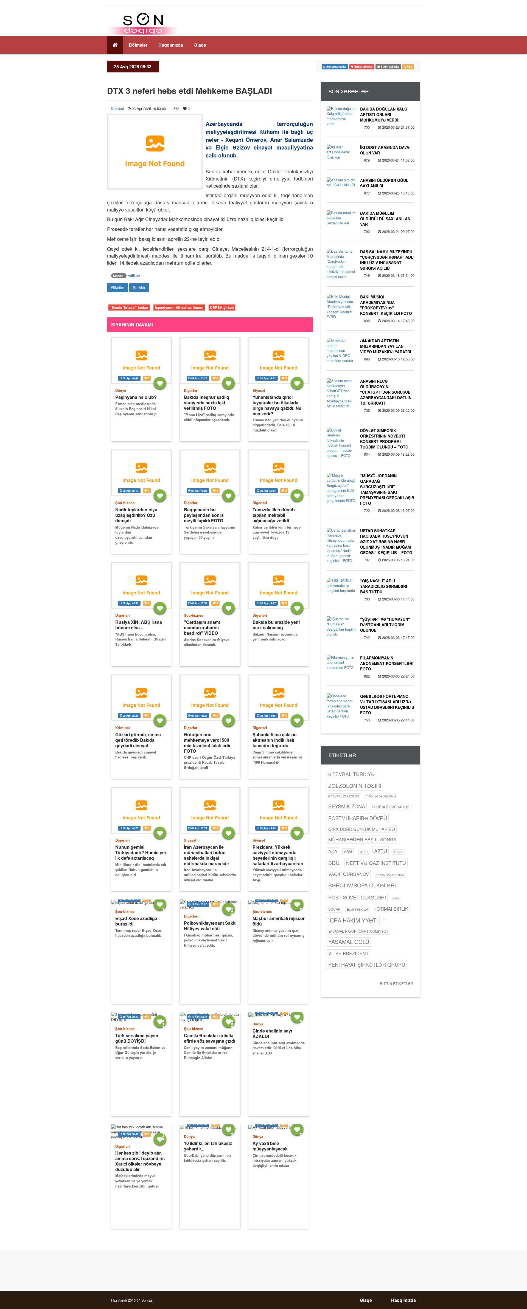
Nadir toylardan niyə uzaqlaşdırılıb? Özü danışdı (136, 515)
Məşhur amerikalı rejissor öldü (279, 921)
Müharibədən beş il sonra (362, 839)
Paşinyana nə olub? (136, 397)
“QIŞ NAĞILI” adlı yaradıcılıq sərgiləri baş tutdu (383, 586)
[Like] (160, 383)
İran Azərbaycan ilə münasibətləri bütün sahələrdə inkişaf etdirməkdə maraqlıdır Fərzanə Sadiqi (206, 855)
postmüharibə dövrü (357, 818)
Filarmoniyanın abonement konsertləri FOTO (386, 663)
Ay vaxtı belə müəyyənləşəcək (270, 1146)
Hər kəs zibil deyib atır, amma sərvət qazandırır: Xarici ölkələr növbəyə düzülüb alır (140, 1161)
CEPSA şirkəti (222, 307)
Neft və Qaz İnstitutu (376, 862)
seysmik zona (346, 806)
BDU (334, 862)
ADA (332, 851)
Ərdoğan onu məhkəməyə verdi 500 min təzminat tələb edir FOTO (207, 743)
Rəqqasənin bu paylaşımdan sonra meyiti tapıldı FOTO (204, 515)
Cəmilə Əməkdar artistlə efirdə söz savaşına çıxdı (209, 1038)
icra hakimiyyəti (353, 920)
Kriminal (117, 108)
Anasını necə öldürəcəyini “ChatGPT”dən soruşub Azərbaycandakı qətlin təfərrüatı (385, 392)
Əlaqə (200, 45)
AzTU (380, 850)
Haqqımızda (170, 45)
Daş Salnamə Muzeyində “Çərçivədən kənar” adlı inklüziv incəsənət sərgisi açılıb (387, 260)
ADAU (349, 851)
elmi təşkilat (358, 909)
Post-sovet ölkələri (357, 897)
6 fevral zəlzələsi (344, 796)
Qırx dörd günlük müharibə (361, 829)
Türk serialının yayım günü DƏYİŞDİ (136, 1038)
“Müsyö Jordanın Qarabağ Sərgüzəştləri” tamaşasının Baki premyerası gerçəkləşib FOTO (387, 489)
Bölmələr (138, 45)
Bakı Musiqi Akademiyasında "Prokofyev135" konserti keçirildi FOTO (386, 305)
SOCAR (334, 909)
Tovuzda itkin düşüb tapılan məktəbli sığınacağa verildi (274, 515)
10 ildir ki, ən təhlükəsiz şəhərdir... (208, 1146)
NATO (396, 898)
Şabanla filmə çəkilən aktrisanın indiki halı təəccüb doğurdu (275, 740)
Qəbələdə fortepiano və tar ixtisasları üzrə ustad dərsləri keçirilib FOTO (387, 704)
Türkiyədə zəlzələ (381, 796)
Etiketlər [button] (118, 287)
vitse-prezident (348, 953)
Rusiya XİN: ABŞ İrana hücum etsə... (138, 624)
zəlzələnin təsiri (354, 785)
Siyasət (259, 390)
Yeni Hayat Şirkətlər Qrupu (366, 964)
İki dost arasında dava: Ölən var (385, 150)
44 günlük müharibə (390, 807)
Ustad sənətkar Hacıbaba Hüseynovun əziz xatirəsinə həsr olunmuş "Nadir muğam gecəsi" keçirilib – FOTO (386, 541)
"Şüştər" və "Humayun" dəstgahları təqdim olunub (385, 624)
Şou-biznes (124, 502)
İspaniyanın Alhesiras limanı (179, 307)
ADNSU (398, 852)
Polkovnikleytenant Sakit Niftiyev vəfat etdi (210, 925)
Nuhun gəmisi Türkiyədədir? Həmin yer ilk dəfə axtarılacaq (140, 852)
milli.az (134, 275)
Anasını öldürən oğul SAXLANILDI (384, 182)
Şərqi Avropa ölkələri (362, 885)
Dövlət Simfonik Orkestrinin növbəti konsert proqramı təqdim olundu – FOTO (384, 439)
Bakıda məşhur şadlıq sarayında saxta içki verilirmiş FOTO (206, 402)
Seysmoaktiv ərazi (390, 875)
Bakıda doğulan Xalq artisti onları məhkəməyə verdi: (383, 114)
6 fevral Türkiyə (351, 774)
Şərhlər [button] (139, 287)
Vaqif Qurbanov (348, 874)
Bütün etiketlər (396, 983)
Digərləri (191, 390)
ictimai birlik (391, 908)
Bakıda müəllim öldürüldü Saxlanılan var (385, 218)
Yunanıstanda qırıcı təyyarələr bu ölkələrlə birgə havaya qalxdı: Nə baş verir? (277, 405)
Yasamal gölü (348, 942)
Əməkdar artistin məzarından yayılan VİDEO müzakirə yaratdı (385, 346)
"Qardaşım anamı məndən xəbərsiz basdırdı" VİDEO (202, 627)
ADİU (364, 852)
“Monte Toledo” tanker (129, 307)
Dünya (120, 390)
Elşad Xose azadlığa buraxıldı (136, 921)
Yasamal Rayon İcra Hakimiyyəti (358, 931)
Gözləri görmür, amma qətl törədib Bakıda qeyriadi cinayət (138, 740)
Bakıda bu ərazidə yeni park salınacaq (276, 624)
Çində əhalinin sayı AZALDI (272, 1033)
